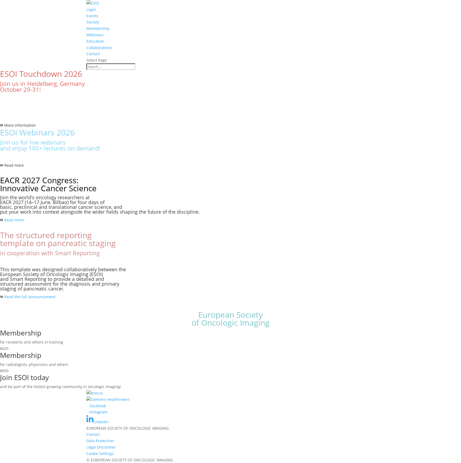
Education (95, 41)
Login (91, 9)
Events (92, 15)
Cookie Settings (100, 453)
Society (92, 22)
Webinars (95, 34)
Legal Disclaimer (101, 447)
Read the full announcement (29, 296)
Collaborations (99, 47)
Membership (97, 28)
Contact (93, 53)
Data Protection (100, 440)
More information (20, 125)
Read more (14, 165)
